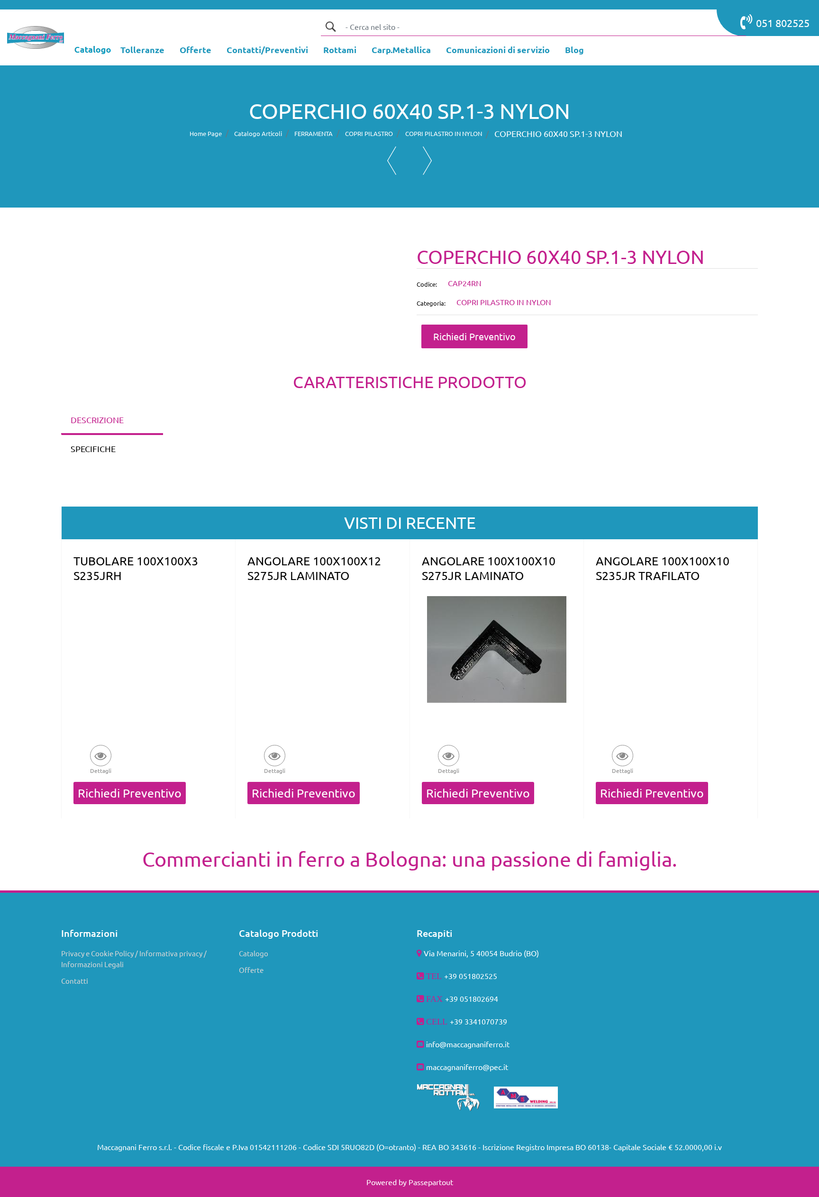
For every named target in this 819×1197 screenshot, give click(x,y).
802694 (485, 998)
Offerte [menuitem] (251, 969)
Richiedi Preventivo (474, 336)
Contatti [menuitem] (74, 980)
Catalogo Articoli (258, 133)
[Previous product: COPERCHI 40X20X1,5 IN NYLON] (391, 160)
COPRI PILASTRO (369, 133)
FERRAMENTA (313, 133)
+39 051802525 (470, 975)
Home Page (206, 133)
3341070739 (485, 1021)
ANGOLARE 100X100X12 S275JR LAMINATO (314, 568)
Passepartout (431, 1182)
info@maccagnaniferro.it (468, 1044)
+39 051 (459, 998)
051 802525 (783, 23)
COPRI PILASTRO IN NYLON (443, 133)
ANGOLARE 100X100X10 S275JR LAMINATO (488, 568)
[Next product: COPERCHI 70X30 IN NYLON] (427, 160)
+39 (457, 1021)
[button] (330, 26)
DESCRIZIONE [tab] (97, 420)
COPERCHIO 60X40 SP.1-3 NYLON (558, 133)
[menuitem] (142, 50)
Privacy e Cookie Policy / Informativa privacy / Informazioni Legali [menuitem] (134, 959)
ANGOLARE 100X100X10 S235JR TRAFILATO (662, 568)
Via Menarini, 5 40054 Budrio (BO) (481, 953)
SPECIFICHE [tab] (93, 448)
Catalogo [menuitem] (253, 953)
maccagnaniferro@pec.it (467, 1066)
